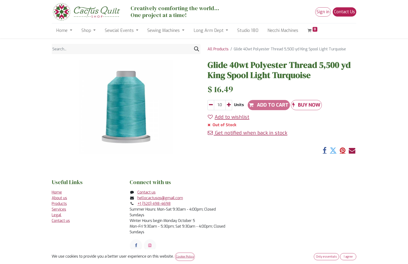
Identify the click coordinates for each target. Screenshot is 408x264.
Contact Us (344, 12)
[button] (306, 105)
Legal (56, 214)
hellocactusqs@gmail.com (160, 197)
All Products (218, 49)
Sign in (323, 12)
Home (57, 192)
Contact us (61, 220)
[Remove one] (211, 105)
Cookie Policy (185, 257)
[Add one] (228, 105)
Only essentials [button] (326, 257)
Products (59, 203)
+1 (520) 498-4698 (154, 203)
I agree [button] (348, 257)
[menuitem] (248, 30)
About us (59, 197)
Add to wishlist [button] (232, 117)
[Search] (196, 49)
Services (59, 209)
